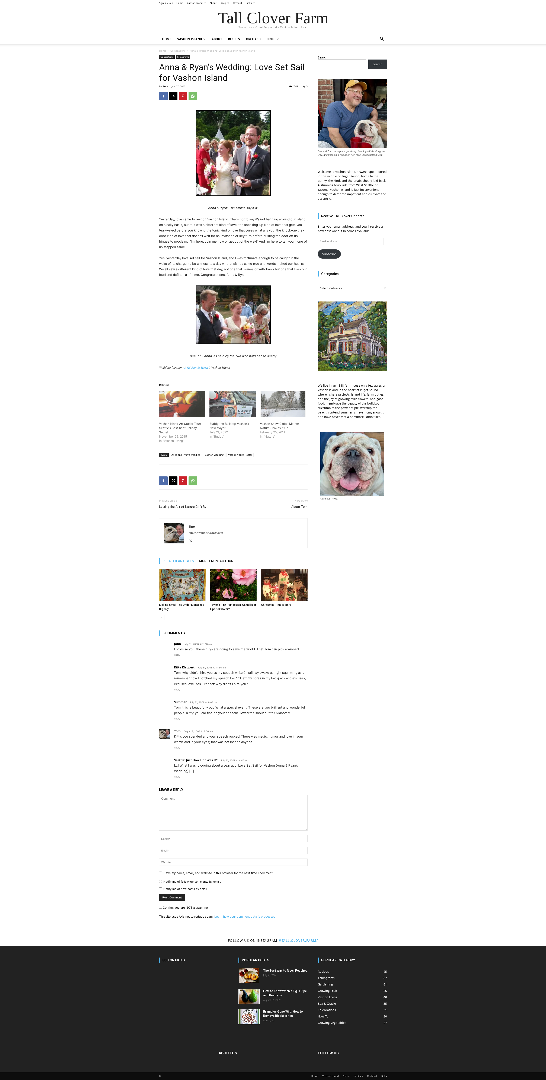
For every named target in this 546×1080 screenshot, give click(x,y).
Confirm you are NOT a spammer (185, 907)
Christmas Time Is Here (276, 604)
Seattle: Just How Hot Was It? (196, 760)
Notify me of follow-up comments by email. (192, 881)
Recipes (225, 2)
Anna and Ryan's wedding (185, 454)
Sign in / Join (166, 2)
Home (179, 2)
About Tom (299, 507)
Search (323, 57)
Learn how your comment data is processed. (245, 916)
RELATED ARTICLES (178, 561)
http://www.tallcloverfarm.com (206, 532)
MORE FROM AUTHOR (216, 561)
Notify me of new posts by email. (185, 889)
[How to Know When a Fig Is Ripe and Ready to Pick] (249, 996)
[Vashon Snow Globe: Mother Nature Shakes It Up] (283, 404)
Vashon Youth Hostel (240, 454)
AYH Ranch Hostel (196, 367)
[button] (382, 39)
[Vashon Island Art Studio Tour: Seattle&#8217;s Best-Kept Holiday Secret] (182, 404)
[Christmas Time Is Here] (284, 585)
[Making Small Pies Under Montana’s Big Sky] (182, 585)
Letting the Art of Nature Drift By (182, 507)
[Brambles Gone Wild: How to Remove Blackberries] (249, 1016)
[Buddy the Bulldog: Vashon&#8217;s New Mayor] (232, 404)
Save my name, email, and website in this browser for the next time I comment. (218, 873)
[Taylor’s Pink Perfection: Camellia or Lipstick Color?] (233, 585)
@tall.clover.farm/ (298, 940)
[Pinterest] (183, 96)
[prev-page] (161, 617)
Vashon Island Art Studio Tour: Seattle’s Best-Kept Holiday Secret (180, 428)
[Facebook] (163, 96)
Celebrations (178, 50)
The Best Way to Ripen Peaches (285, 970)
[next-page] (168, 617)
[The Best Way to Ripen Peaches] (249, 975)
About (213, 2)
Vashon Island (195, 2)
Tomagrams (183, 56)
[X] (173, 96)
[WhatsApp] (193, 96)
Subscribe (329, 254)
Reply (177, 654)
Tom (165, 86)
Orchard (237, 2)
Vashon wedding (214, 454)
